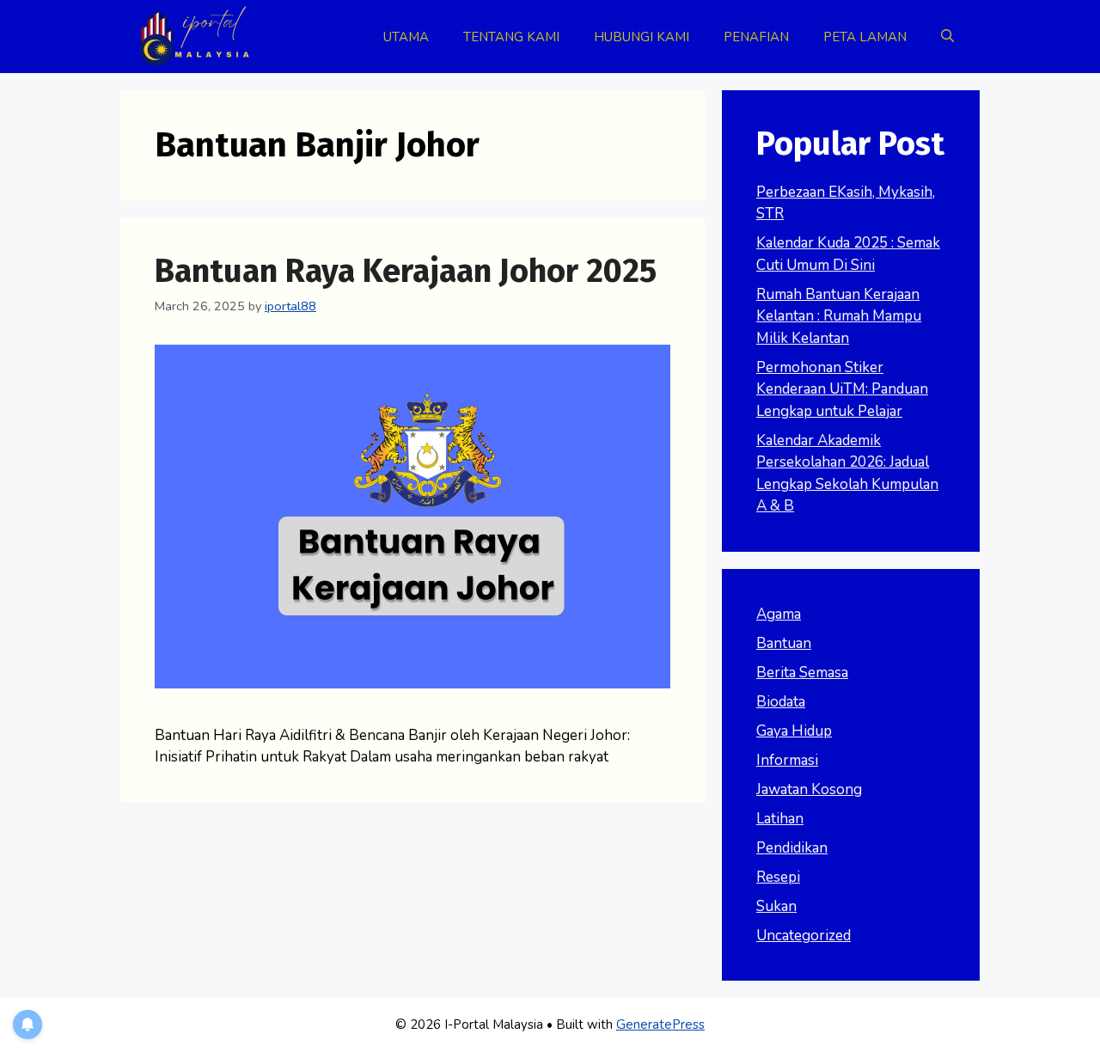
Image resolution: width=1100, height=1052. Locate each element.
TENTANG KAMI (511, 37)
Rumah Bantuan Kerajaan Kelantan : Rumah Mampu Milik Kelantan (838, 316)
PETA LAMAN (865, 37)
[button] (947, 37)
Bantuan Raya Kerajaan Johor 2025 (406, 271)
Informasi (787, 760)
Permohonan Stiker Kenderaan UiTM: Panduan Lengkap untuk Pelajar (842, 389)
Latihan (780, 819)
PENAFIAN (756, 37)
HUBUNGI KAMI (641, 37)
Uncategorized (803, 935)
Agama (778, 614)
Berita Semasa (802, 672)
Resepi (778, 877)
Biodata (780, 702)
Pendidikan (792, 848)
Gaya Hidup (794, 731)
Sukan (776, 906)
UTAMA (406, 37)
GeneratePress (660, 1024)
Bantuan (783, 643)
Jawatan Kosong (809, 789)
